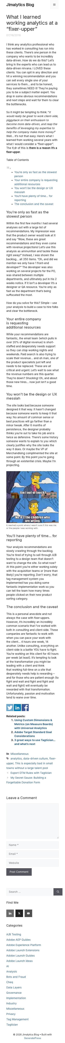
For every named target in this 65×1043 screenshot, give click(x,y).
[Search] (57, 892)
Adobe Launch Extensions (22, 950)
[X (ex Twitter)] (19, 913)
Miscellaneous (20, 753)
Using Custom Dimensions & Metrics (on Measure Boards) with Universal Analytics (33, 724)
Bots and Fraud (16, 976)
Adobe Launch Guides (20, 955)
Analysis (11, 971)
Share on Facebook (25, 707)
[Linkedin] (10, 913)
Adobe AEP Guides (18, 939)
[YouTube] (28, 913)
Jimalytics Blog (20, 4)
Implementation (16, 998)
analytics (16, 758)
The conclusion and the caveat (33, 204)
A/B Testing (13, 934)
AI (7, 966)
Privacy (10, 1014)
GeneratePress (32, 1038)
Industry (11, 1003)
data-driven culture (35, 758)
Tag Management (17, 1019)
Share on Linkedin (17, 707)
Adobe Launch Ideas (19, 960)
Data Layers (14, 987)
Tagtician (12, 1024)
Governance (14, 992)
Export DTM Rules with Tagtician (31, 772)
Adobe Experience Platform (23, 945)
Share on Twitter (9, 707)
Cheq (9, 982)
